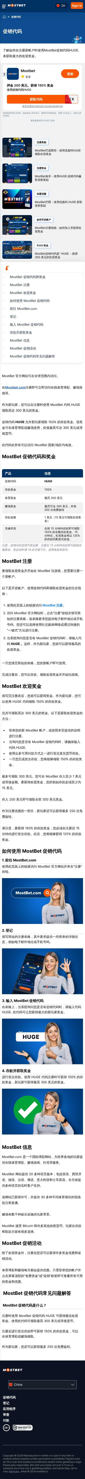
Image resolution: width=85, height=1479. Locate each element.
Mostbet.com (15, 387)
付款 (6, 1420)
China (18, 1385)
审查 (6, 1414)
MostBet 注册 (52, 605)
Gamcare (14, 1471)
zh (63, 6)
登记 (6, 1403)
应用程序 (9, 1409)
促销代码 (9, 1397)
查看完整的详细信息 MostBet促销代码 (42, 106)
